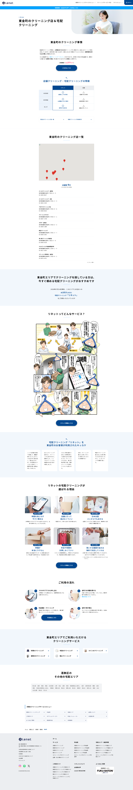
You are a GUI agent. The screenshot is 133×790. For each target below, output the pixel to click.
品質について (92, 712)
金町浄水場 (88, 686)
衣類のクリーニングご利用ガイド (61, 767)
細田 (94, 688)
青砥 (46, 686)
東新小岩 (68, 688)
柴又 (60, 686)
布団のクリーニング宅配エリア (104, 750)
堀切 (67, 686)
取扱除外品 (50, 720)
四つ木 (45, 690)
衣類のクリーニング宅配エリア (104, 745)
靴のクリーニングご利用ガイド (61, 774)
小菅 (56, 686)
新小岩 (34, 686)
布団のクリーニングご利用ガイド (61, 772)
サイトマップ (22, 760)
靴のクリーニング (65, 656)
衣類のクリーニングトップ (33, 712)
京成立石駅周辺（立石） (42, 688)
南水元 (40, 690)
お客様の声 (91, 716)
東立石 (74, 688)
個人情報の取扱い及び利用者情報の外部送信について (30, 746)
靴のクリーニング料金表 (80, 752)
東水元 (83, 688)
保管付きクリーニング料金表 (81, 748)
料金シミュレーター (73, 716)
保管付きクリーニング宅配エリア (104, 748)
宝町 (63, 686)
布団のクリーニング (66, 651)
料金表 (48, 712)
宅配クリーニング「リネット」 (56, 57)
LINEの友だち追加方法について (26, 756)
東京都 (36, 729)
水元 (98, 688)
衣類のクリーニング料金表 (81, 745)
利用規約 (70, 720)
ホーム (26, 729)
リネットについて (79, 764)
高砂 (34, 688)
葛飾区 (41, 729)
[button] (47, 178)
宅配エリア (70, 712)
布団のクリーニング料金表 (81, 750)
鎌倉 (94, 686)
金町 (39, 686)
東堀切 (78, 688)
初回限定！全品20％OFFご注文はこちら (66, 8)
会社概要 (21, 758)
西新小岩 (57, 688)
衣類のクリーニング (37, 651)
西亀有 (52, 688)
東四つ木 (89, 688)
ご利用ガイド (29, 716)
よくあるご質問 (30, 720)
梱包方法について (86, 596)
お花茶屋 (51, 686)
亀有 (42, 686)
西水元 (63, 688)
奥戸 (83, 686)
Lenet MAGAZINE (79, 771)
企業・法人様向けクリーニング (61, 757)
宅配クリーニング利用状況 (75, 119)
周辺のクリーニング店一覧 (47, 119)
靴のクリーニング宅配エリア (103, 752)
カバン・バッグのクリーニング (61, 755)
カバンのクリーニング (96, 651)
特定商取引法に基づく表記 (25, 751)
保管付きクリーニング (38, 656)
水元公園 (35, 690)
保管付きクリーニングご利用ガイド (62, 769)
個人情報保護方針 (23, 744)
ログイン (129, 2)
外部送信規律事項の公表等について (27, 749)
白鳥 (97, 686)
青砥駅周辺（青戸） (75, 686)
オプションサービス (52, 716)
